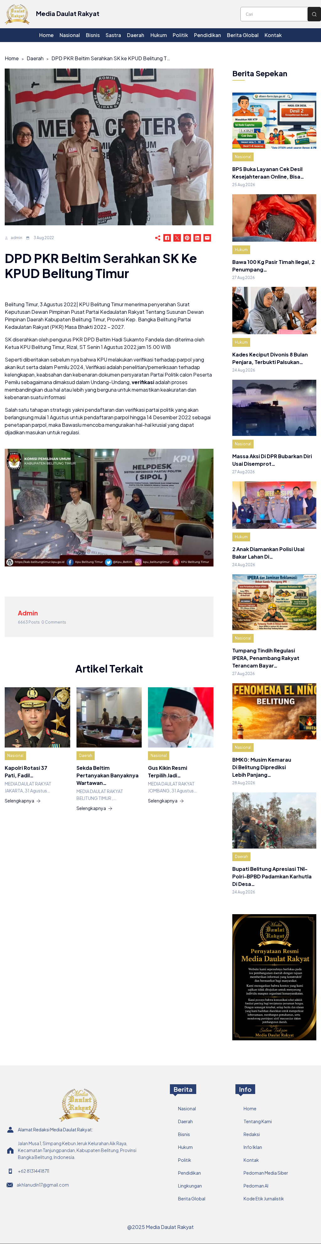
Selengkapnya (19, 800)
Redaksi (252, 1134)
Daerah (35, 58)
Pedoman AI (256, 1185)
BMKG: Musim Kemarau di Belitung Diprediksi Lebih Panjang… (261, 767)
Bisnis (184, 1134)
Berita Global (191, 1198)
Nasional (15, 755)
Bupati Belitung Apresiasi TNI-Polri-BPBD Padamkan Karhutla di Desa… (272, 876)
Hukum (241, 249)
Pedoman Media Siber (266, 1173)
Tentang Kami (258, 1121)
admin (16, 237)
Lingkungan (190, 1185)
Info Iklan (253, 1147)
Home (12, 58)
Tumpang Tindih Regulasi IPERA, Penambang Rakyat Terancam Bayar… (265, 658)
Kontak (251, 1160)
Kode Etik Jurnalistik (264, 1198)
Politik (184, 1160)
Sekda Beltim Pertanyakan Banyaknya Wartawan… (107, 775)
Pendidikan (189, 1173)
